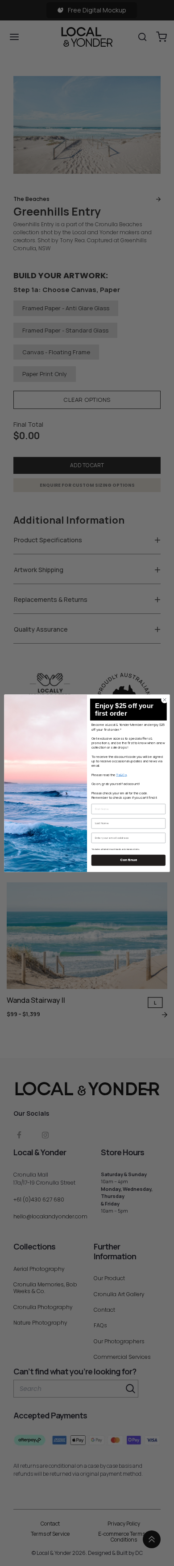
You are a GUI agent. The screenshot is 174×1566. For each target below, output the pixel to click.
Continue (128, 859)
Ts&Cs (121, 774)
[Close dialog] (164, 699)
